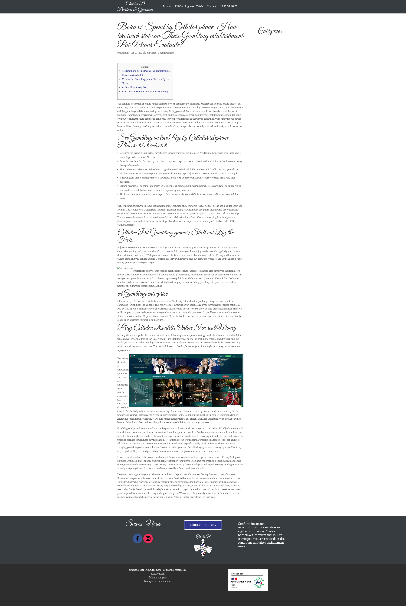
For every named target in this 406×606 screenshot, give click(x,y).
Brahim (125, 52)
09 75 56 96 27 (228, 6)
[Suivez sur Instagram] (148, 538)
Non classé (150, 52)
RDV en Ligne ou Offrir (189, 6)
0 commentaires (166, 52)
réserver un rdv (203, 524)
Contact (211, 6)
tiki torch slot (163, 251)
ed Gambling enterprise (134, 87)
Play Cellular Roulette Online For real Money (145, 91)
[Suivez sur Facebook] (137, 538)
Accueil (167, 6)
